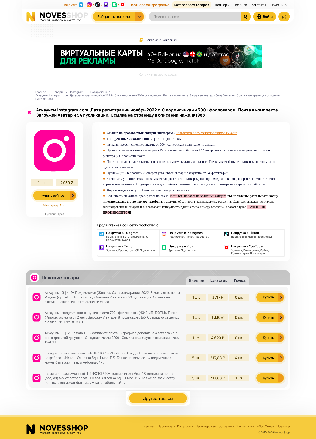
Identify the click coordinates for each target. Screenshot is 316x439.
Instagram (77, 92)
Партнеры (221, 5)
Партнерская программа (149, 5)
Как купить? (245, 426)
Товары (58, 92)
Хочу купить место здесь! (158, 74)
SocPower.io (148, 225)
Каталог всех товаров (191, 5)
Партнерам (166, 426)
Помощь (277, 5)
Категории (185, 426)
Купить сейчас (52, 195)
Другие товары (158, 398)
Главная (40, 92)
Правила (240, 5)
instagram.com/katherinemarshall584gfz (207, 133)
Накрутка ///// (91, 5)
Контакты (259, 5)
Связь (269, 426)
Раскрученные (100, 92)
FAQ (260, 426)
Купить (268, 297)
